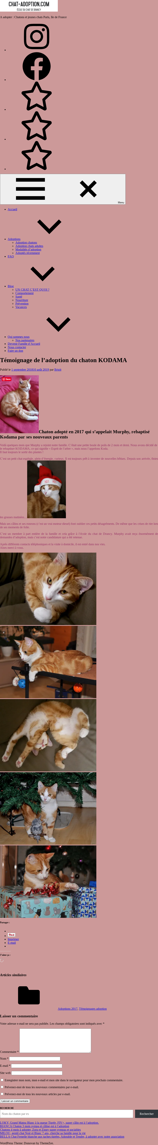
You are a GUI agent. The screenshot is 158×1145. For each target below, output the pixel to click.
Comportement (24, 293)
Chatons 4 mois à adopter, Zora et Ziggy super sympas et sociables (40, 1129)
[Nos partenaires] (37, 169)
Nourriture (21, 300)
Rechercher (147, 1113)
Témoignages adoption (93, 1008)
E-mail (5, 1065)
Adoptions (14, 239)
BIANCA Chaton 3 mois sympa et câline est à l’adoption (34, 1126)
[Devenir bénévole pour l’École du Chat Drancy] (37, 109)
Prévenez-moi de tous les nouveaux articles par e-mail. (38, 1094)
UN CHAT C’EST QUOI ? (32, 289)
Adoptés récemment (27, 253)
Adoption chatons (26, 242)
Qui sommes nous (18, 336)
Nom (4, 1058)
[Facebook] (37, 79)
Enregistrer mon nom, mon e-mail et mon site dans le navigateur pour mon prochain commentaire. (64, 1080)
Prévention (22, 303)
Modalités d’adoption (28, 249)
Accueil (12, 209)
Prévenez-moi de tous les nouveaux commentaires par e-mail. (42, 1087)
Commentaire (9, 1051)
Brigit (57, 369)
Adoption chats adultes (29, 246)
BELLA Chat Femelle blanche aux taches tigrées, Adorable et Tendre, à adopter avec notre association (62, 1136)
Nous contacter (17, 347)
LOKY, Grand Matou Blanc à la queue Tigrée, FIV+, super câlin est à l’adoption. (49, 1122)
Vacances (21, 307)
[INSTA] (37, 50)
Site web (5, 1072)
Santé (18, 296)
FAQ (11, 256)
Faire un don (15, 350)
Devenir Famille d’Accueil (24, 343)
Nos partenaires (24, 340)
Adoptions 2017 (67, 1008)
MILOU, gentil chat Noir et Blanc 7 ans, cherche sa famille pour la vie (43, 1133)
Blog (11, 286)
